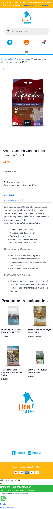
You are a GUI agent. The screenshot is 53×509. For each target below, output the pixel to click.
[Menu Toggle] (26, 52)
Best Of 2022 (26, 435)
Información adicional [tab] (13, 200)
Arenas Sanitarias (22, 59)
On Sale (26, 432)
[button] (4, 69)
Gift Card (27, 442)
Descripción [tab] (9, 195)
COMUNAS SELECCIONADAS (34, 5)
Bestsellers (27, 429)
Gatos (10, 59)
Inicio (3, 59)
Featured (26, 438)
